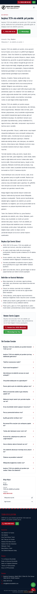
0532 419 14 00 (10, 31)
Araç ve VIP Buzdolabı (7, 568)
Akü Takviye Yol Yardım (8, 539)
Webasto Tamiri (5, 546)
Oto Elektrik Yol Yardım (7, 532)
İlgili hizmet (7, 501)
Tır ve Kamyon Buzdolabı (8, 559)
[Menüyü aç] (34, 7)
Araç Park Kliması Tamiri (8, 537)
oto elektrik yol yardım (16, 42)
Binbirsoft (30, 590)
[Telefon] (33, 590)
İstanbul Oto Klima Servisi (8, 541)
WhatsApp (25, 31)
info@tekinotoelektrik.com (10, 583)
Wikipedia (4, 42)
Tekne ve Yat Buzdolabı (8, 565)
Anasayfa (4, 39)
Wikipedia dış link (9, 497)
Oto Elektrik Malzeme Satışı (9, 550)
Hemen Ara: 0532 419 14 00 (16, 327)
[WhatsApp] (34, 2)
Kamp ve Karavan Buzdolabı (9, 561)
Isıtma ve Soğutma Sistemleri (9, 563)
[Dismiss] (35, 592)
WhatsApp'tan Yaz (13, 332)
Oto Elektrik (4, 535)
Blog (9, 39)
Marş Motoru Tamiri (6, 548)
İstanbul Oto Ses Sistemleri (8, 544)
